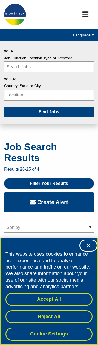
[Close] (88, 246)
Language (82, 35)
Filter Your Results (49, 183)
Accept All (49, 299)
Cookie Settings (49, 334)
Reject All (49, 316)
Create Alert (52, 202)
